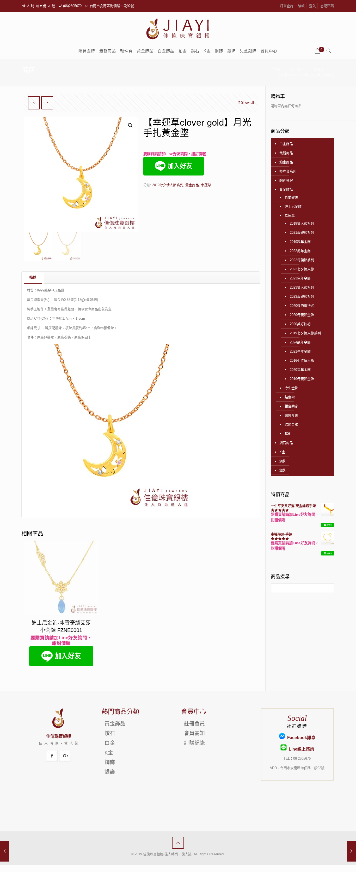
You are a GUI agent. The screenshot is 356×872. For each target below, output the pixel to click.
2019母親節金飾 (302, 379)
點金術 (290, 397)
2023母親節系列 (302, 297)
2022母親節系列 (302, 260)
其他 (288, 434)
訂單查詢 (286, 6)
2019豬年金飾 (300, 242)
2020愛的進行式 (302, 306)
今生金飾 (291, 388)
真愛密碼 (291, 197)
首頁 (276, 70)
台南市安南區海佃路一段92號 (112, 6)
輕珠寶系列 (287, 171)
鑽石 (110, 733)
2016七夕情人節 (302, 360)
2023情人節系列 (302, 287)
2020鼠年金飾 (300, 370)
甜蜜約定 (291, 406)
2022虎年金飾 (300, 251)
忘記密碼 (327, 6)
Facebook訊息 (300, 737)
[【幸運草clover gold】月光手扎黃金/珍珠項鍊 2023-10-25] (4, 851)
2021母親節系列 (302, 233)
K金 (282, 452)
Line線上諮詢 (300, 749)
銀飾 (282, 470)
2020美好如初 (300, 324)
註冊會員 (194, 724)
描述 (32, 277)
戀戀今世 (291, 415)
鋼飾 (282, 461)
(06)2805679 (72, 6)
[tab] (33, 277)
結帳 (301, 6)
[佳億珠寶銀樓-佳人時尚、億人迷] (178, 28)
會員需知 (194, 733)
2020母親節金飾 (302, 315)
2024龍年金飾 (300, 342)
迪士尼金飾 (293, 206)
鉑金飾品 (286, 162)
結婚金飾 (291, 424)
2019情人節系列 (302, 223)
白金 (110, 743)
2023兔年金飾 (300, 278)
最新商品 (286, 153)
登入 (312, 6)
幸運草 (319, 70)
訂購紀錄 (194, 743)
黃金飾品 (297, 70)
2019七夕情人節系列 (167, 185)
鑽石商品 (286, 443)
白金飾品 (286, 144)
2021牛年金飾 (300, 351)
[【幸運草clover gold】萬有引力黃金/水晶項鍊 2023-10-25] (351, 851)
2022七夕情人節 (302, 269)
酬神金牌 (286, 180)
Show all (247, 102)
